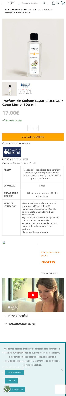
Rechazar (11, 381)
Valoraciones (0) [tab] (21, 324)
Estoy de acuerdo (14, 372)
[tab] (33, 316)
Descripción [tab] (18, 316)
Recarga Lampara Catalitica (17, 12)
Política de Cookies (15, 389)
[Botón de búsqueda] (44, 3)
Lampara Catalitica (41, 9)
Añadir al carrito (34, 137)
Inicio (7, 9)
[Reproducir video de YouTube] (33, 295)
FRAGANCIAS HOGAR (21, 9)
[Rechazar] (61, 369)
